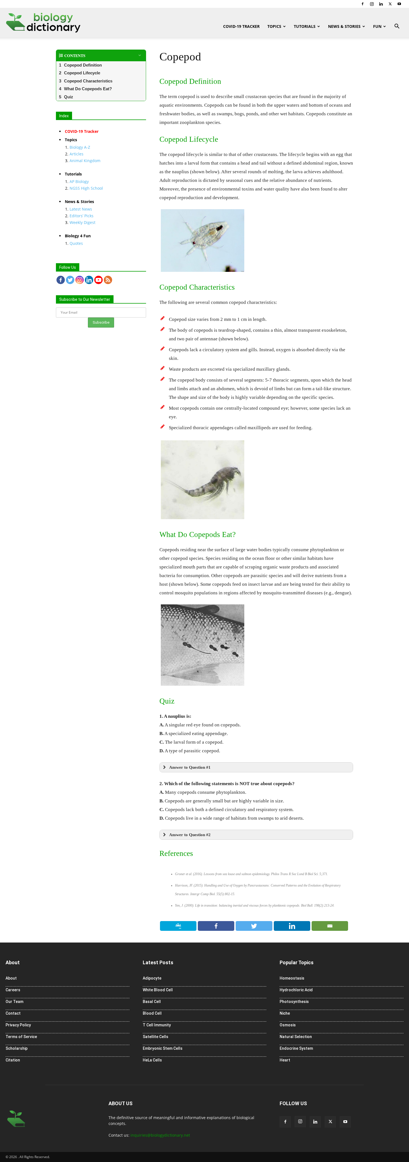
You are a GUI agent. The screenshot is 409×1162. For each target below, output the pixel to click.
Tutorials (305, 26)
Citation (13, 1060)
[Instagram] (372, 4)
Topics (274, 26)
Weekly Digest (82, 222)
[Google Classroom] (178, 926)
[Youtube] (399, 4)
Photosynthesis (294, 1001)
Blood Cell (152, 1013)
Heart (285, 1060)
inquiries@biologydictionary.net (160, 1135)
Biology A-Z (80, 147)
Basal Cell (152, 1001)
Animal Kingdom (85, 160)
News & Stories (344, 26)
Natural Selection (296, 1036)
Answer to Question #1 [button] (190, 767)
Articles (76, 154)
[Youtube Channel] (98, 280)
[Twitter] (390, 4)
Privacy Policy (18, 1025)
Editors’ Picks (81, 215)
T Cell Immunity (157, 1025)
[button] (396, 27)
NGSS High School (86, 188)
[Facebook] (362, 4)
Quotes (76, 243)
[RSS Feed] (108, 280)
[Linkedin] (381, 4)
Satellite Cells (155, 1036)
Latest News (81, 209)
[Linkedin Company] (89, 280)
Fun (377, 26)
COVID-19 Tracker (241, 26)
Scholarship (17, 1048)
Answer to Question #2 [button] (190, 834)
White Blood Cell (158, 990)
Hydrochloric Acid (296, 990)
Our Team (14, 1001)
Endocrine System (296, 1048)
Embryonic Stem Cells (163, 1048)
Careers (13, 990)
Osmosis (288, 1025)
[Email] (330, 926)
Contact (13, 1013)
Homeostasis (292, 978)
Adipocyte (152, 978)
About (11, 978)
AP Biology (79, 181)
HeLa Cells (152, 1060)
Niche (285, 1013)
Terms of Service (21, 1036)
